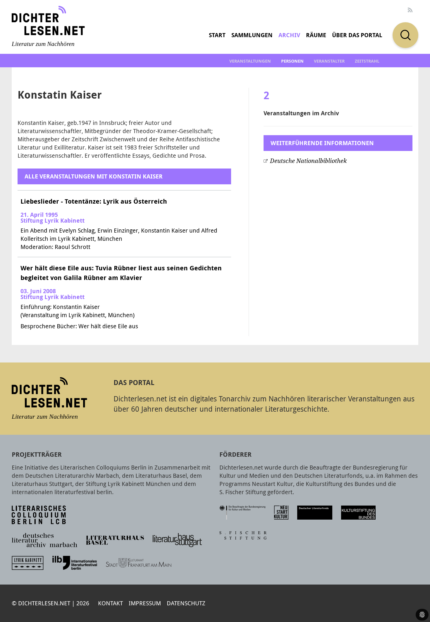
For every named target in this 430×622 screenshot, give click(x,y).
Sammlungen (252, 35)
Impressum (145, 603)
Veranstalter (329, 61)
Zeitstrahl (367, 61)
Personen (292, 61)
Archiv (289, 35)
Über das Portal (357, 35)
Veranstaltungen (250, 61)
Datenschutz (186, 603)
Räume (316, 35)
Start (217, 35)
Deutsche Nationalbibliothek (308, 160)
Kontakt (110, 603)
